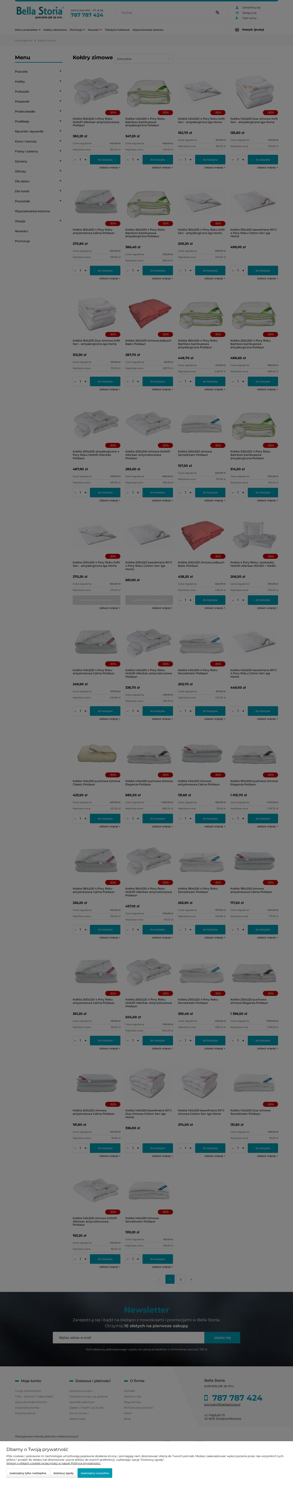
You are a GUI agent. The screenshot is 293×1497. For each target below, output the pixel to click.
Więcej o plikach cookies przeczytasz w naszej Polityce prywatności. (53, 1463)
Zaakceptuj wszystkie (95, 1473)
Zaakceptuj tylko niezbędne (28, 1473)
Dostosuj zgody (63, 1473)
